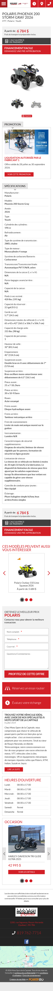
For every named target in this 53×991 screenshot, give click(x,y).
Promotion (12, 124)
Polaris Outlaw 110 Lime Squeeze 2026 (26, 584)
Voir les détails (26, 872)
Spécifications (14, 186)
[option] (26, 77)
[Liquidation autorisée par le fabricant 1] (26, 142)
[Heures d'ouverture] (34, 3)
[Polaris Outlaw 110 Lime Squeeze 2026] (26, 567)
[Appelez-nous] (49, 3)
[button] (4, 573)
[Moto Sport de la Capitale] (19, 3)
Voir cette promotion (19, 174)
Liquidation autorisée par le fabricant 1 (23, 158)
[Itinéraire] (41, 3)
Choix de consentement (31, 975)
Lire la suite (14, 769)
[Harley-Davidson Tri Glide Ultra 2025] (26, 839)
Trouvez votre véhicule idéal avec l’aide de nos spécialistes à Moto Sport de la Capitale (25, 717)
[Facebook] (26, 941)
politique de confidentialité (25, 973)
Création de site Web (17, 979)
